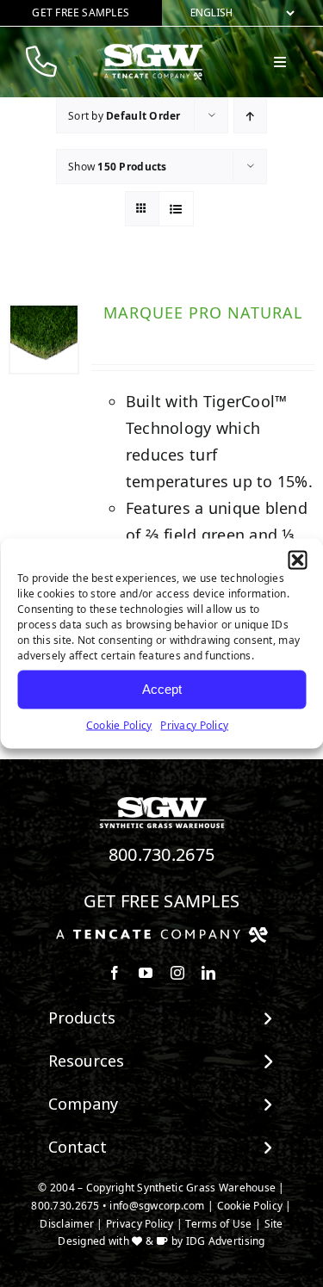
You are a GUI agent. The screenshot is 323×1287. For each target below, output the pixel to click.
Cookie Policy (119, 724)
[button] (297, 559)
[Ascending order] (250, 115)
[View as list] (176, 209)
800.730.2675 (162, 854)
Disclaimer (67, 1223)
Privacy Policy (194, 724)
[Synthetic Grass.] (162, 933)
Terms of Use (218, 1223)
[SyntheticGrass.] (153, 50)
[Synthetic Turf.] (162, 801)
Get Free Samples (162, 901)
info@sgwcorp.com (156, 1205)
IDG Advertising (225, 1241)
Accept (162, 689)
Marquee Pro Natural (202, 312)
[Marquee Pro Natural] (44, 339)
